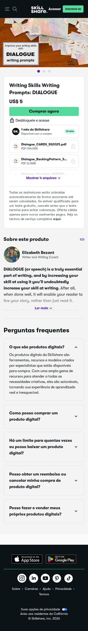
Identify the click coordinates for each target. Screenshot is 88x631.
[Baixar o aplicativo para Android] (61, 559)
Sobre (16, 589)
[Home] (39, 9)
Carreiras (31, 589)
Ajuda (47, 589)
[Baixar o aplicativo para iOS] (27, 559)
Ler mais (41, 308)
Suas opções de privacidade (40, 609)
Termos (44, 594)
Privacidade (63, 589)
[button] (7, 9)
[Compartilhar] (82, 239)
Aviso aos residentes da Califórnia (44, 613)
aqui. (57, 219)
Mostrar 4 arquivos (41, 178)
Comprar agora (44, 111)
